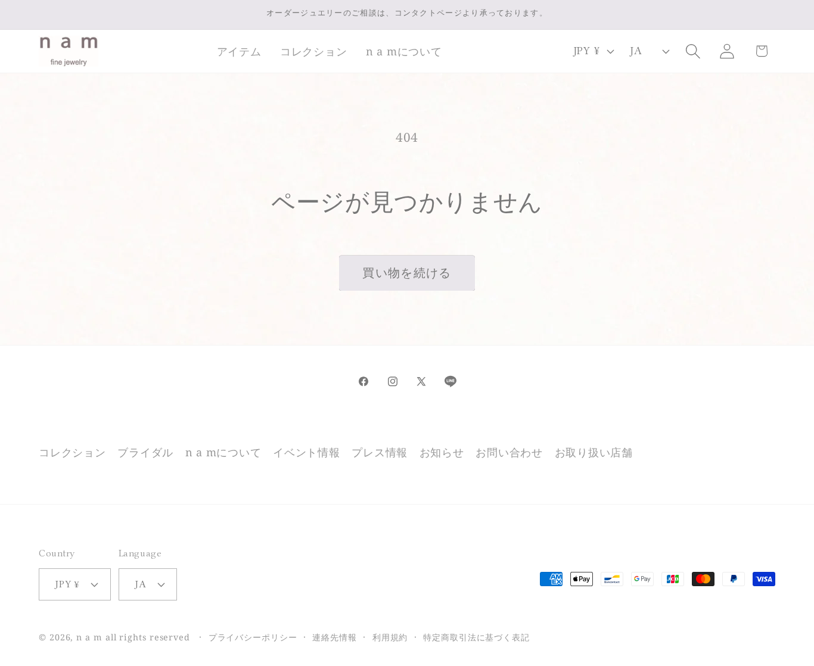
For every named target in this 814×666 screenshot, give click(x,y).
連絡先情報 (334, 637)
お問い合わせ (509, 452)
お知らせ (442, 452)
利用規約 (390, 637)
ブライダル (145, 452)
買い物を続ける (406, 272)
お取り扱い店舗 (594, 452)
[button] (239, 51)
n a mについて (223, 452)
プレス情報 (380, 452)
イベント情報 (306, 452)
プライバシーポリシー (253, 637)
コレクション (72, 452)
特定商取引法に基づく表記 (476, 637)
